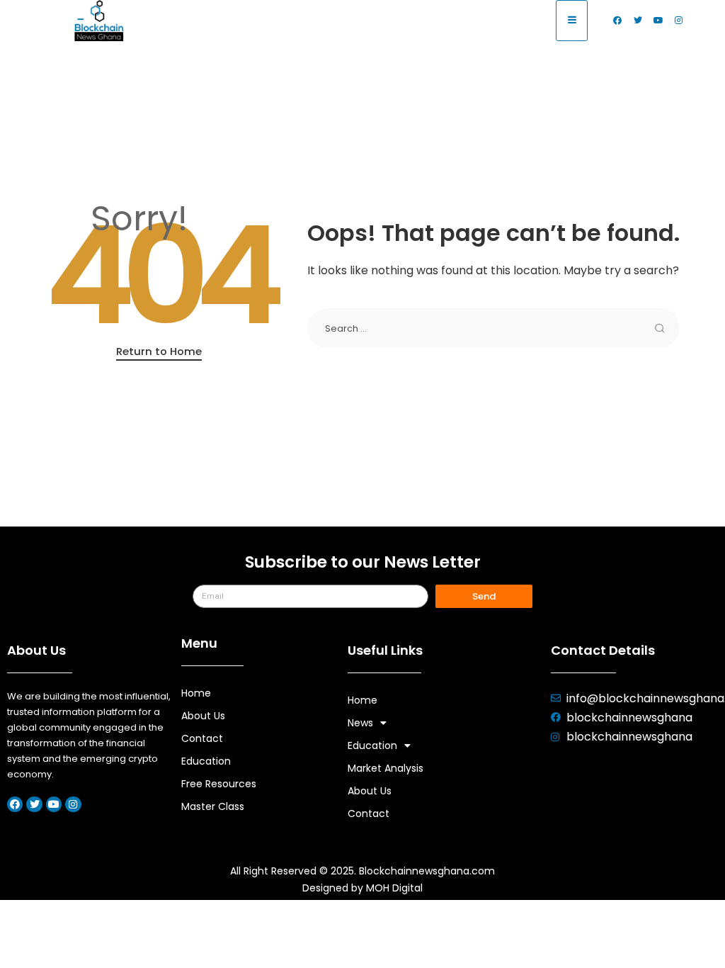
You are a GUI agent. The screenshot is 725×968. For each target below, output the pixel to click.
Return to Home (159, 351)
